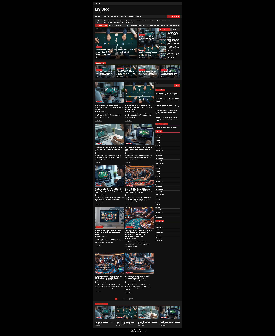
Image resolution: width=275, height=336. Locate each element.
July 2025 (157, 168)
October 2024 (158, 191)
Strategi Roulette (131, 20)
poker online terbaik (119, 22)
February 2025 (159, 181)
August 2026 (158, 135)
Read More (98, 120)
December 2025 (159, 155)
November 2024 (159, 189)
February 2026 (159, 150)
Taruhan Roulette (142, 20)
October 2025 (158, 160)
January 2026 (158, 153)
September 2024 (159, 194)
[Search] (165, 16)
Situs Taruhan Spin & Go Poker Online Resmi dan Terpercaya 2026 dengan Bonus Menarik (162, 35)
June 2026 (157, 140)
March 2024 (158, 210)
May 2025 (157, 173)
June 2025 (157, 171)
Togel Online (131, 16)
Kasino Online (114, 16)
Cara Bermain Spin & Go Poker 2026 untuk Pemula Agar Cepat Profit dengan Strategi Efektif (109, 176)
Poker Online (123, 16)
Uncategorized (159, 240)
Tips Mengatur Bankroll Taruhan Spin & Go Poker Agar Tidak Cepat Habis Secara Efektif (180, 25)
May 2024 (157, 204)
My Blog (102, 9)
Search (157, 83)
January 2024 (158, 215)
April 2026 (157, 145)
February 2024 (159, 212)
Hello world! (174, 127)
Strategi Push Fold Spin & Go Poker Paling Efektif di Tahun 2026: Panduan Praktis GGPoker (162, 56)
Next (131, 298)
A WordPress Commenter (162, 127)
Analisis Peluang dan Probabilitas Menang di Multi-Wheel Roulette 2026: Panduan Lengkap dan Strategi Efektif (109, 263)
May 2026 (157, 142)
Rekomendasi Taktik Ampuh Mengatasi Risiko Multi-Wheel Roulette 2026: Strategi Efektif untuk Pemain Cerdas (139, 176)
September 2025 (159, 163)
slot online (107, 20)
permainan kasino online (163, 20)
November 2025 (159, 158)
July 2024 (157, 199)
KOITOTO (143, 331)
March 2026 (158, 148)
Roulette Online (105, 16)
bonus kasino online (131, 22)
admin (99, 57)
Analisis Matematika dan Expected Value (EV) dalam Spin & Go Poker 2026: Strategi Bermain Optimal (123, 25)
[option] (116, 43)
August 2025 (158, 166)
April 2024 (157, 207)
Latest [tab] (164, 29)
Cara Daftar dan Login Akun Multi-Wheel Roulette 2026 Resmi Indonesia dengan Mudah (109, 218)
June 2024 (157, 202)
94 (128, 298)
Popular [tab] (175, 29)
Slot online (97, 16)
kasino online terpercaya (118, 20)
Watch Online (175, 16)
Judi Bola (138, 16)
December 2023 (159, 217)
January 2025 (158, 184)
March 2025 (158, 179)
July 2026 (157, 137)
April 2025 (157, 176)
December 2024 (159, 186)
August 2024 (158, 197)
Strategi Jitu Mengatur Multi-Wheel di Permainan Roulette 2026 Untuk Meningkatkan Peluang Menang (139, 263)
